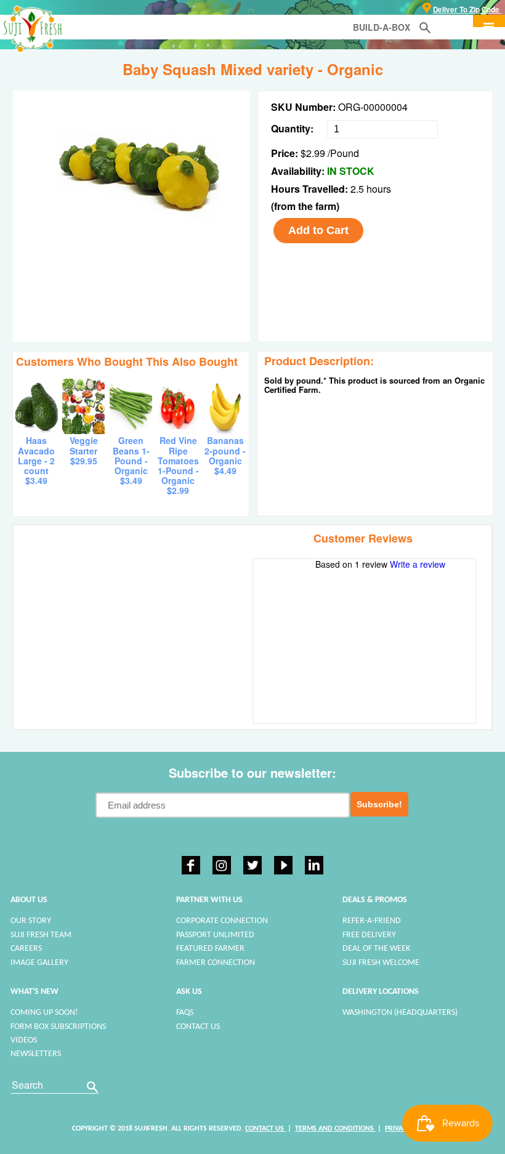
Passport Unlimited (215, 935)
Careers (26, 948)
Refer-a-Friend (371, 921)
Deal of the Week (376, 948)
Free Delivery (369, 935)
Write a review (417, 564)
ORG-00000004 (373, 107)
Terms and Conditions (335, 1128)
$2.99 (313, 153)
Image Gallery (39, 962)
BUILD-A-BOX (381, 27)
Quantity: (292, 128)
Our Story (30, 921)
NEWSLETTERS (35, 1054)
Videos (23, 1040)
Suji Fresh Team (40, 935)
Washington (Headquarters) (400, 1012)
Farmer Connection (215, 962)
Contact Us (198, 1026)
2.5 (358, 189)
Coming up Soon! (44, 1012)
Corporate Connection (222, 921)
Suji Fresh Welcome (380, 962)
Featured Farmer (210, 948)
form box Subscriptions (58, 1026)
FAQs (184, 1012)
